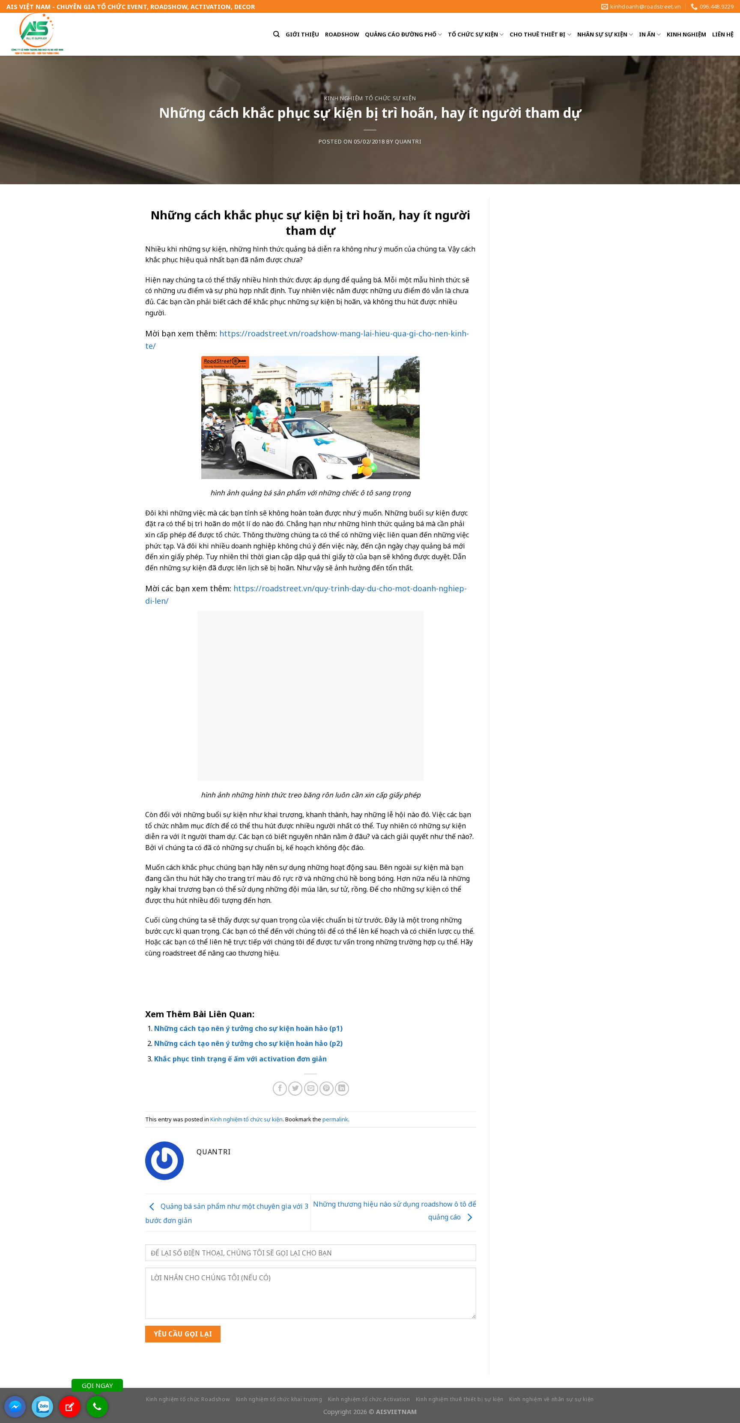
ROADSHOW (342, 34)
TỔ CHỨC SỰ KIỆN (473, 34)
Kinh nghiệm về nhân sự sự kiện (551, 1399)
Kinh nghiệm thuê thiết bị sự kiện (460, 1399)
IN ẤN (647, 34)
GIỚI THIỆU (302, 34)
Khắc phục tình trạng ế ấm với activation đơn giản (240, 1059)
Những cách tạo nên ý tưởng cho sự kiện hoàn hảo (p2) (248, 1043)
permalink (335, 1119)
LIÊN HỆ (723, 34)
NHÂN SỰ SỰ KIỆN (602, 34)
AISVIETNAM (396, 1412)
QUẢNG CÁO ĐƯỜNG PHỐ (400, 34)
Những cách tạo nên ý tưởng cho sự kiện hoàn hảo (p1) (248, 1028)
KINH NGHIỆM (686, 34)
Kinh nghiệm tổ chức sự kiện (370, 98)
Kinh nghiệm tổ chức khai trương (279, 1399)
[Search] (276, 34)
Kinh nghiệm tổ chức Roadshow (188, 1399)
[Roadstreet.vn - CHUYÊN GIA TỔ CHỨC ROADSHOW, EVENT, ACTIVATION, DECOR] (37, 34)
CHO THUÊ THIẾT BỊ (537, 34)
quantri (408, 141)
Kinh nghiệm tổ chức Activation (369, 1399)
